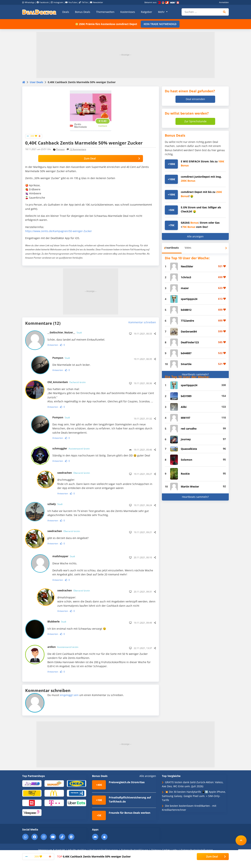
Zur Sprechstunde (195, 121)
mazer (185, 288)
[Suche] (224, 12)
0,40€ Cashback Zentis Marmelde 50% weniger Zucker (94, 856)
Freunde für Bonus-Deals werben (129, 812)
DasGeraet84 (189, 331)
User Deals (36, 82)
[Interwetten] (32, 793)
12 (78, 149)
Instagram (58, 2)
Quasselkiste (189, 449)
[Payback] (76, 793)
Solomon (186, 459)
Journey (186, 439)
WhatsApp (30, 2)
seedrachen (73, 472)
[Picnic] (32, 802)
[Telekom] (54, 802)
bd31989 (186, 396)
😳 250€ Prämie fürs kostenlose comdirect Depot (106, 24)
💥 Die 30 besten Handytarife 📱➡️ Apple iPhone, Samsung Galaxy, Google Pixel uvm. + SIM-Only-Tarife (194, 796)
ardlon (62, 647)
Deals (65, 12)
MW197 (185, 417)
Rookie (185, 473)
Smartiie (186, 364)
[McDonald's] (54, 793)
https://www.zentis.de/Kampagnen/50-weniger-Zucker (58, 231)
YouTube (72, 2)
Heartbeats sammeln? (195, 374)
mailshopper (63, 556)
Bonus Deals (82, 12)
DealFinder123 (190, 342)
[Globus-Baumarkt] (54, 783)
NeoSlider (187, 266)
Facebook (44, 2)
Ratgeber (146, 12)
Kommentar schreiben (142, 322)
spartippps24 (189, 299)
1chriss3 (186, 277)
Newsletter (98, 2)
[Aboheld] (32, 783)
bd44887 (186, 353)
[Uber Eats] (76, 802)
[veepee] (32, 812)
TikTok (85, 2)
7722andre (187, 320)
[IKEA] (76, 783)
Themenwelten (105, 12)
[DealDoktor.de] (39, 12)
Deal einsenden (195, 99)
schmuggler (71, 448)
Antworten (52, 344)
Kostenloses (127, 12)
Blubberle (56, 621)
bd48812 (186, 310)
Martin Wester (190, 486)
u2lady (54, 504)
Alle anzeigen (195, 236)
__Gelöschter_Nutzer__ (64, 332)
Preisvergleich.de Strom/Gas (127, 782)
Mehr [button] (161, 12)
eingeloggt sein (69, 695)
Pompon (60, 149)
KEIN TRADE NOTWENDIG (159, 24)
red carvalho (189, 428)
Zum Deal (90, 158)
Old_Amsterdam (66, 382)
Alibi (184, 407)
